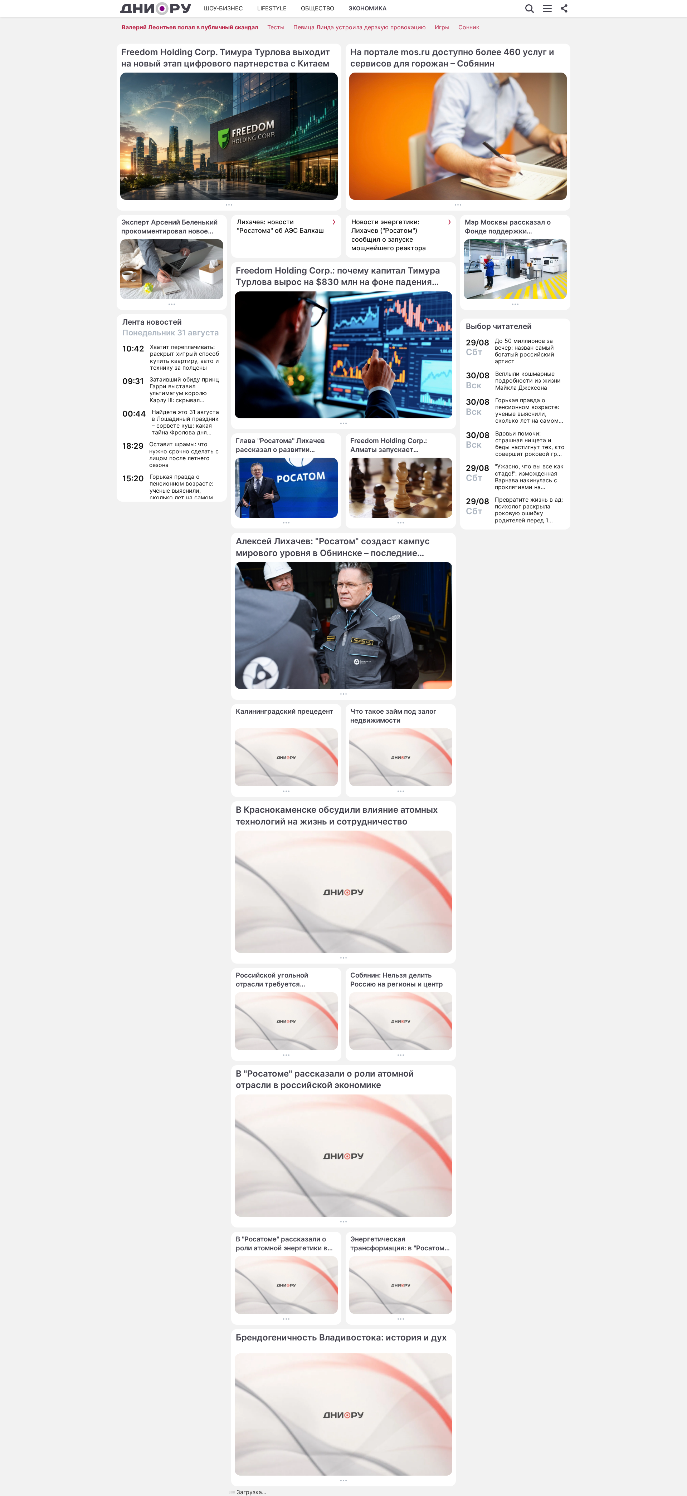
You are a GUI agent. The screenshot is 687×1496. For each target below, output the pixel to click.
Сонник (468, 27)
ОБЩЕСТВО (317, 8)
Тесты (275, 27)
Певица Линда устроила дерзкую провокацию (359, 27)
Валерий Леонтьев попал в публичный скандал (190, 27)
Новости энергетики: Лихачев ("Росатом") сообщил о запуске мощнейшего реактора (388, 235)
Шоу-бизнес (223, 8)
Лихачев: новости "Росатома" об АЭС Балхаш (280, 226)
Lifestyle (272, 8)
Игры (442, 27)
